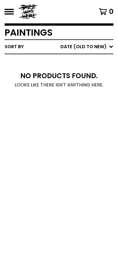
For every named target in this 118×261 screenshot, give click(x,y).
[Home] (51, 12)
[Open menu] (9, 11)
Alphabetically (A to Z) (78, 89)
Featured (60, 61)
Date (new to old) (72, 107)
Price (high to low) (73, 134)
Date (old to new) (72, 116)
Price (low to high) (73, 125)
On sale (58, 70)
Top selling (63, 79)
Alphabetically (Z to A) (78, 98)
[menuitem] (59, 47)
